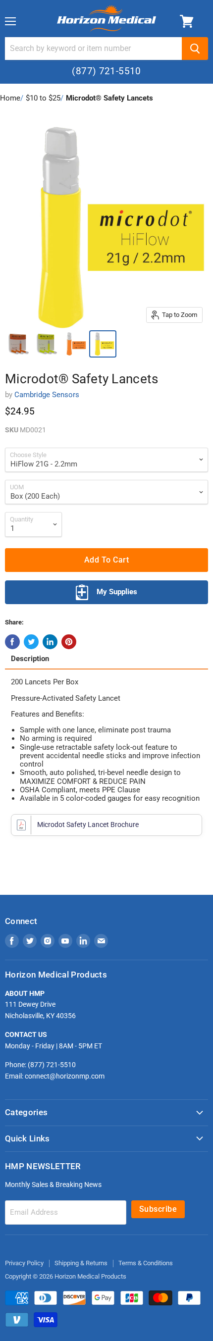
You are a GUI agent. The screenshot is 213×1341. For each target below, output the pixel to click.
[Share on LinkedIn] (50, 641)
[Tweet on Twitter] (31, 641)
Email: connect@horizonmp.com (55, 1076)
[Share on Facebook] (12, 641)
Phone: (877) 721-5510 (40, 1065)
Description (30, 659)
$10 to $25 (43, 98)
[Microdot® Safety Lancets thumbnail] (18, 344)
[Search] (195, 48)
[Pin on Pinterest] (68, 641)
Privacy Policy (24, 1263)
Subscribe (158, 1209)
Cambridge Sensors (46, 394)
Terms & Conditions (145, 1263)
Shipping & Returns (80, 1263)
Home (10, 98)
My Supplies (117, 591)
